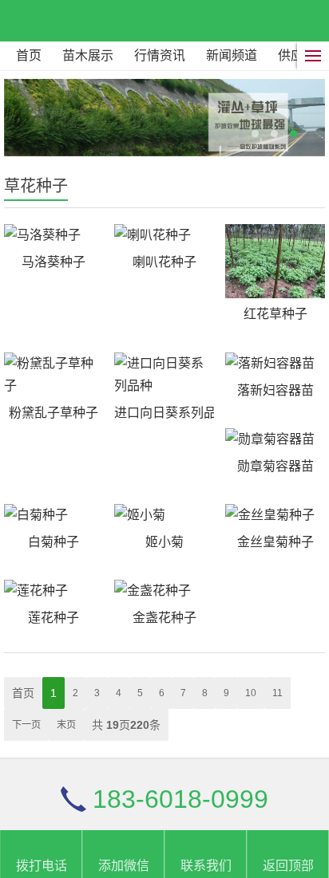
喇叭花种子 (164, 262)
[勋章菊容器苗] (275, 439)
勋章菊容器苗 (275, 466)
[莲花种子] (54, 591)
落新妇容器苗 (275, 390)
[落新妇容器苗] (275, 363)
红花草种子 (275, 314)
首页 (29, 55)
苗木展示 (87, 55)
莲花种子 (53, 617)
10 (250, 693)
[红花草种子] (275, 261)
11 (277, 693)
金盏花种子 (164, 617)
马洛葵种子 (53, 262)
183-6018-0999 (180, 799)
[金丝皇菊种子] (275, 515)
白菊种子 (53, 542)
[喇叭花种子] (164, 235)
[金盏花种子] (164, 591)
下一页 (26, 724)
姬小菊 (164, 542)
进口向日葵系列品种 (164, 412)
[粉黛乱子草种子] (54, 374)
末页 (66, 724)
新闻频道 (231, 55)
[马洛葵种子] (54, 235)
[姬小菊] (164, 515)
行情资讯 (159, 55)
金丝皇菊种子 (275, 542)
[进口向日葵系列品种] (164, 374)
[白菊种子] (54, 515)
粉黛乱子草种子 (53, 412)
